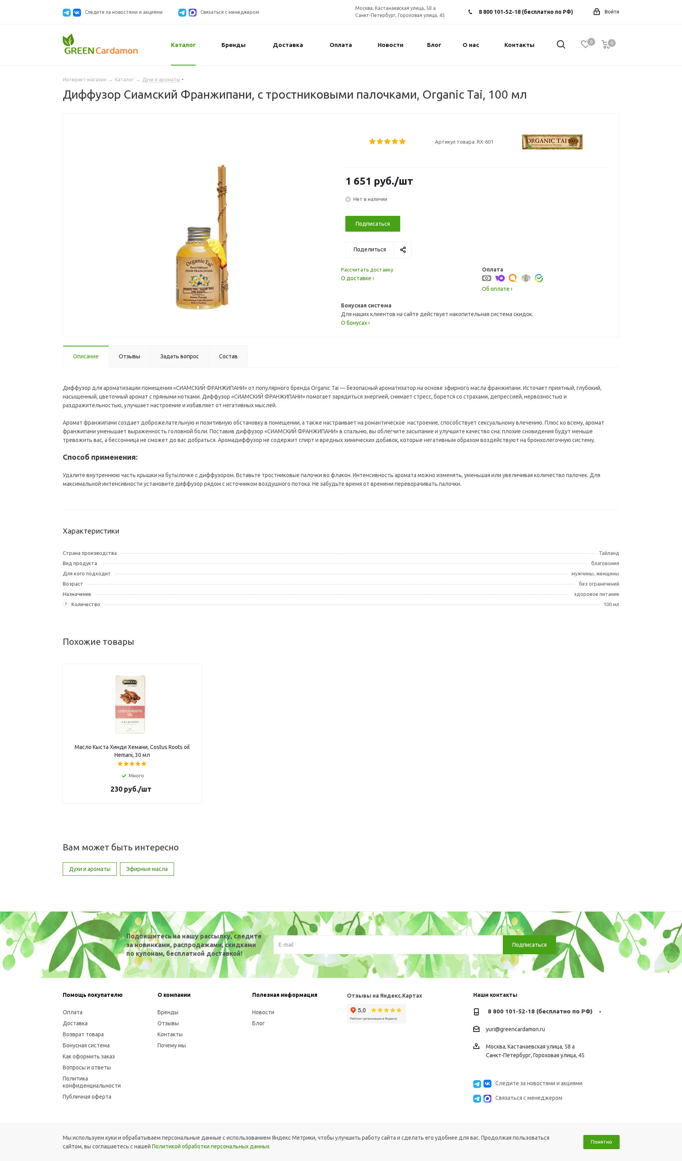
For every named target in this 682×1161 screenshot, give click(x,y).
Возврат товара (83, 1034)
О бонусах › (355, 323)
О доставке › (357, 278)
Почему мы (171, 1045)
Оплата (72, 1012)
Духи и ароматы (90, 869)
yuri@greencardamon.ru (515, 1029)
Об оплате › (497, 289)
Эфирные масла (147, 869)
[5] (403, 142)
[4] (395, 142)
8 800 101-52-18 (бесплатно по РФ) (526, 12)
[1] (373, 142)
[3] (388, 142)
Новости (263, 1012)
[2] (380, 142)
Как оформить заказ (89, 1056)
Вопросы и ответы (87, 1067)
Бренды (167, 1012)
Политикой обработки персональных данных (211, 1146)
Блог (258, 1023)
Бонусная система (86, 1045)
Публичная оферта (87, 1097)
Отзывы (168, 1023)
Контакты (170, 1034)
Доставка (75, 1023)
